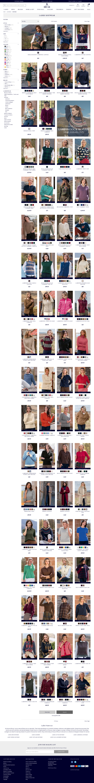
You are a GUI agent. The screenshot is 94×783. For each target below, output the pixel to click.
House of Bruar (10, 82)
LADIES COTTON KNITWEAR (58, 734)
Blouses (7, 26)
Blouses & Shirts (7, 92)
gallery (50, 9)
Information (30, 759)
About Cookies (29, 776)
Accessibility (5, 777)
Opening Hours (29, 765)
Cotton (7, 76)
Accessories (6, 123)
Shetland (7, 110)
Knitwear (6, 97)
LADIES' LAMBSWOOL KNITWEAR (80, 734)
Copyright (5, 779)
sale (88, 9)
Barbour (7, 86)
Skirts (5, 118)
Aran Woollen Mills (10, 85)
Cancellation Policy (7, 769)
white (8, 65)
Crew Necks (9, 29)
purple (8, 62)
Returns (4, 763)
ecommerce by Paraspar (74, 769)
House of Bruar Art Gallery (31, 761)
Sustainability (6, 776)
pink (8, 60)
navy (8, 57)
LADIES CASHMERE (36, 734)
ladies (6, 9)
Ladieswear (7, 91)
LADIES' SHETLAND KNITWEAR (35, 737)
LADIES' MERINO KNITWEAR (13, 737)
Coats (5, 127)
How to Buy (28, 773)
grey (8, 52)
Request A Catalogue (7, 771)
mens (13, 9)
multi (8, 54)
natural (9, 55)
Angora (7, 73)
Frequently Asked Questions (9, 765)
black (8, 46)
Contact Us (28, 771)
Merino (6, 105)
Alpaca (7, 71)
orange (8, 59)
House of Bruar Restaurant (31, 763)
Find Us (27, 766)
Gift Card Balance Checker (8, 773)
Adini (6, 83)
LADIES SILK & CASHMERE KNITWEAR (58, 737)
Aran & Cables (9, 24)
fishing (68, 9)
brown (8, 49)
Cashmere (8, 74)
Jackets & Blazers (8, 113)
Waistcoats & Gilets (8, 124)
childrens (59, 9)
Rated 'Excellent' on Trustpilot (75, 1)
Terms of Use (6, 768)
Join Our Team (29, 769)
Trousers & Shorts (8, 115)
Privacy (4, 766)
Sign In (77, 6)
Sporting (6, 126)
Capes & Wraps (7, 119)
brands (20, 9)
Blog (27, 779)
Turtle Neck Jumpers (9, 100)
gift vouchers (79, 9)
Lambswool (7, 103)
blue (8, 47)
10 (6, 38)
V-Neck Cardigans (9, 102)
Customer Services (9, 759)
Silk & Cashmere (8, 108)
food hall (40, 9)
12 (6, 40)
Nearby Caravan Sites (30, 777)
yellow (8, 67)
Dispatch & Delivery (7, 761)
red (8, 63)
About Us (27, 768)
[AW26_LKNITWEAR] (73, 119)
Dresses (6, 116)
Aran (6, 111)
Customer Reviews (7, 774)
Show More (47, 712)
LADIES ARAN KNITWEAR (13, 734)
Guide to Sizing (29, 774)
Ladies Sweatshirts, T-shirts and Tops (11, 95)
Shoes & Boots (7, 121)
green (8, 51)
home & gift (30, 9)
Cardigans (8, 28)
